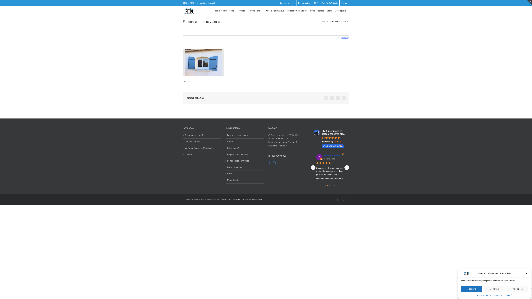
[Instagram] (274, 162)
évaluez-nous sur (331, 146)
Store (229, 173)
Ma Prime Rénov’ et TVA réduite (199, 148)
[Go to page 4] (334, 185)
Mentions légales (234, 199)
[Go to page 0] (325, 185)
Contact (188, 154)
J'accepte (471, 289)
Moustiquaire (233, 180)
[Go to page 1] (327, 185)
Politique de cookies (483, 295)
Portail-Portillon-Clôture (238, 161)
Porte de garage (234, 167)
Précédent (344, 38)
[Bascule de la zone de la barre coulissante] (529, 2)
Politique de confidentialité (502, 295)
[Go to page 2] (329, 185)
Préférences (517, 289)
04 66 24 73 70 (281, 138)
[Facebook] (269, 162)
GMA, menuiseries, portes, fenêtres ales (333, 132)
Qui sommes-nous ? (194, 135)
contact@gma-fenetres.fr (206, 3)
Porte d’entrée (233, 148)
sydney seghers (332, 155)
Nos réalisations (192, 141)
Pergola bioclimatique (237, 154)
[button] (526, 273)
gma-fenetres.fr (280, 146)
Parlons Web (222, 199)
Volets (230, 141)
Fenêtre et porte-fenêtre (238, 135)
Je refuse (494, 289)
